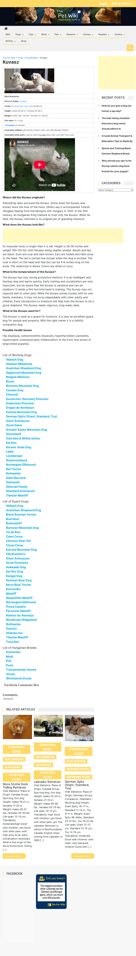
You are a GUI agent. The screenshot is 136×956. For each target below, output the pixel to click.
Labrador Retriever (47, 781)
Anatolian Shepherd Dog (23, 368)
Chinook (12, 394)
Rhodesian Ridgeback (21, 619)
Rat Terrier (13, 469)
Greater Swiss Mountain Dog (26, 429)
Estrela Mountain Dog (21, 412)
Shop (23, 41)
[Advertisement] (63, 235)
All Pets (9, 41)
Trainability (9, 125)
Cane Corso (14, 536)
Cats (31, 34)
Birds (44, 34)
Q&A (7, 34)
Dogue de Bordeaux (20, 407)
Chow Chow (14, 545)
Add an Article (121, 3)
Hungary (23, 101)
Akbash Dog (14, 359)
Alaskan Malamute (19, 364)
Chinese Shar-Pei (18, 541)
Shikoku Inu (14, 633)
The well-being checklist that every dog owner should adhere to (116, 123)
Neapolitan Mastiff (19, 598)
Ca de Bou (13, 532)
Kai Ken (11, 442)
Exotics (118, 34)
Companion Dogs (78, 751)
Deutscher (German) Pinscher (27, 399)
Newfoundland (16, 460)
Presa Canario (16, 606)
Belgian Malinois (18, 377)
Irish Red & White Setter (23, 438)
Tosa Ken (12, 641)
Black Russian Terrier (21, 514)
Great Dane (14, 425)
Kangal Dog (14, 576)
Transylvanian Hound (21, 669)
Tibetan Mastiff (17, 495)
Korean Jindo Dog (18, 447)
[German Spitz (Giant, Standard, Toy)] (79, 728)
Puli (8, 661)
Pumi (9, 665)
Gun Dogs (12, 767)
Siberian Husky (17, 486)
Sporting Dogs (16, 777)
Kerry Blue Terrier (18, 584)
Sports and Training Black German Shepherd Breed (116, 151)
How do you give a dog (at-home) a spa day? (117, 108)
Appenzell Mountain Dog (23, 372)
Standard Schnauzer (20, 491)
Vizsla (10, 674)
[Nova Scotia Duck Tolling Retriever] (17, 727)
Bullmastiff (14, 523)
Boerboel (12, 519)
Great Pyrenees (17, 562)
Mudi (9, 656)
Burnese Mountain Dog (22, 385)
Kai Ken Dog (14, 571)
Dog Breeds (14, 759)
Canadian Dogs (16, 749)
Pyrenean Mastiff (18, 611)
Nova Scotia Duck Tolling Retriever (15, 785)
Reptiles (103, 34)
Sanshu (11, 628)
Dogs (18, 34)
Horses (87, 34)
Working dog (16, 106)
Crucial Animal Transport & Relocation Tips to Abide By (117, 138)
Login (103, 3)
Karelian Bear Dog (19, 580)
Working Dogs (79, 777)
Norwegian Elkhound (21, 464)
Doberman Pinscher (20, 403)
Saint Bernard (16, 478)
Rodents (71, 34)
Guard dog (27, 106)
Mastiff (11, 593)
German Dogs (78, 769)
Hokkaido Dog (16, 567)
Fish (57, 34)
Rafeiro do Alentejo (20, 615)
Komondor (13, 589)
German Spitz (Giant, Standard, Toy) (31, 416)
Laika (9, 451)
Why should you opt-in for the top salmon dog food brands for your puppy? (117, 166)
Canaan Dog (14, 390)
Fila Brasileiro (15, 554)
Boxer (10, 381)
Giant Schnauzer (18, 421)
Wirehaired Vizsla (18, 678)
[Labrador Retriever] (48, 726)
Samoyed (12, 482)
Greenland (13, 434)
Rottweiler (13, 473)
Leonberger (14, 456)
